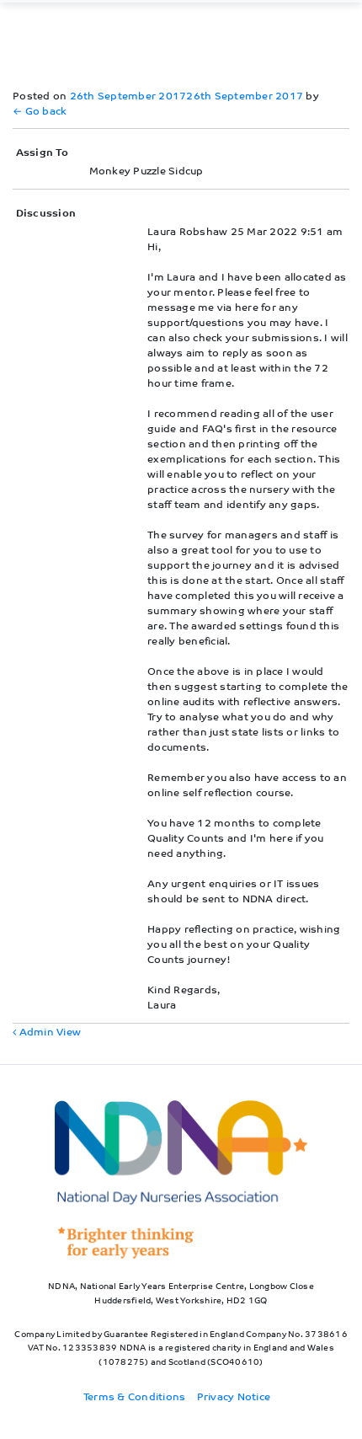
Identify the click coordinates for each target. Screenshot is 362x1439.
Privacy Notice (234, 1395)
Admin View (48, 1031)
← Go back (40, 110)
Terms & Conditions (134, 1395)
